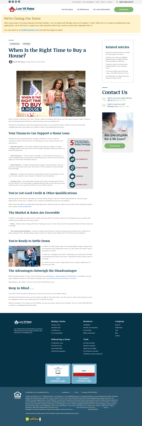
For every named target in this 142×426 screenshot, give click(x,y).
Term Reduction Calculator (90, 351)
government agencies (55, 392)
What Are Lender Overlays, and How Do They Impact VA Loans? (118, 53)
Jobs (116, 330)
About (103, 2)
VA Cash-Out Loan (56, 345)
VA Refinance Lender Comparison (92, 354)
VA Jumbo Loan (55, 330)
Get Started (123, 9)
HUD (79, 392)
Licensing (111, 407)
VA (70, 392)
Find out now (115, 146)
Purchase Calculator (89, 343)
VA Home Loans (55, 325)
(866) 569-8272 (120, 100)
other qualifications (25, 206)
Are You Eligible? (88, 2)
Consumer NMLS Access (80, 409)
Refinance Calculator (89, 345)
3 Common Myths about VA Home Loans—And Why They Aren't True (117, 72)
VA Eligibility (86, 325)
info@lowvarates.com (30, 30)
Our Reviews (76, 2)
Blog (116, 333)
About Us (117, 325)
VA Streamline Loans (57, 343)
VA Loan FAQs (87, 330)
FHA (73, 392)
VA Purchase (67, 9)
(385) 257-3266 (123, 106)
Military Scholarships (89, 333)
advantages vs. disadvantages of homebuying (61, 276)
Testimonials (118, 327)
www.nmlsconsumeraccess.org (67, 407)
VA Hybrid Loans (56, 327)
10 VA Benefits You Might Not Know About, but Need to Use (117, 77)
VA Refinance (83, 9)
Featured (26, 44)
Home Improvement (56, 348)
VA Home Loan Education (90, 327)
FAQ (97, 2)
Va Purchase (14, 44)
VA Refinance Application (58, 351)
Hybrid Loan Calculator (89, 348)
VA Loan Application (56, 333)
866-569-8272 (126, 2)
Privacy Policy (99, 407)
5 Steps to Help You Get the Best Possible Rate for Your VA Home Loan (116, 66)
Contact (109, 2)
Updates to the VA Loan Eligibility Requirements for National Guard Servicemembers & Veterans (117, 59)
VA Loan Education (101, 9)
